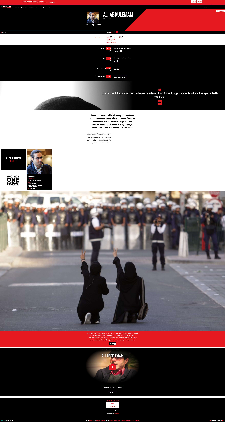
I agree (194, 2)
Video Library (111, 392)
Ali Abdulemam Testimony (160, 102)
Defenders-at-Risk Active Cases (215, 420)
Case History (4, 32)
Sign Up (208, 7)
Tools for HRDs (31, 7)
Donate (204, 7)
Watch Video (112, 367)
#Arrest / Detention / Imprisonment (111, 40)
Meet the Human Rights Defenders (21, 7)
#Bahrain (120, 38)
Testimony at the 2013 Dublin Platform (112, 387)
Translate (222, 11)
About (37, 7)
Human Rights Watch (119, 77)
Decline (200, 2)
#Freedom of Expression (99, 38)
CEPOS (115, 69)
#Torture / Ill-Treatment (111, 42)
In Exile (113, 32)
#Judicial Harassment (111, 38)
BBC (115, 61)
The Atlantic (117, 51)
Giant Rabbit (116, 413)
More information (52, 2)
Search (47, 7)
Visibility (42, 7)
